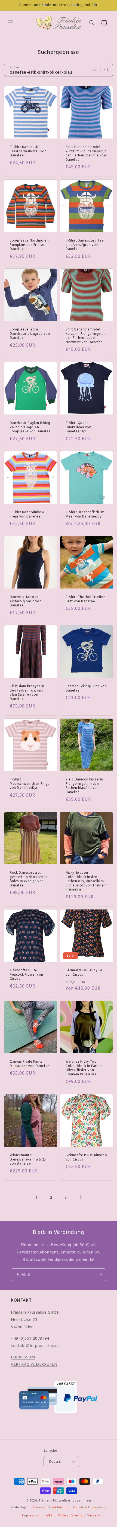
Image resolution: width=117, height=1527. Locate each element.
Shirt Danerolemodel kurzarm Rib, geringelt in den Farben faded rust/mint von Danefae (86, 335)
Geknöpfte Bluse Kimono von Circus (86, 1157)
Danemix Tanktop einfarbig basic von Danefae (25, 601)
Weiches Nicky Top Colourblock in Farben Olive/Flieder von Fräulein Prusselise (84, 1067)
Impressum (31, 1515)
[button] (11, 23)
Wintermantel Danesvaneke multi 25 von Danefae (28, 1159)
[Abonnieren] (100, 1274)
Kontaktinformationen (91, 1507)
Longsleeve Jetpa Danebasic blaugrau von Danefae (30, 333)
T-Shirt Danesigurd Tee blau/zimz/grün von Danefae (85, 244)
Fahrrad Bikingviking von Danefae (86, 688)
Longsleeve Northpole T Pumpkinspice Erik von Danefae (30, 244)
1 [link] (36, 1197)
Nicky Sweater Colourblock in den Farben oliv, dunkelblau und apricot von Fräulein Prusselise (86, 881)
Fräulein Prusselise (54, 1500)
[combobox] (58, 70)
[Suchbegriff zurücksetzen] (95, 70)
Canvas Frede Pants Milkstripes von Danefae (30, 1063)
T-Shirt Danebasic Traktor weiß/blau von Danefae (28, 151)
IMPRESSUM (23, 1356)
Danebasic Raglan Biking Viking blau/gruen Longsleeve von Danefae (30, 427)
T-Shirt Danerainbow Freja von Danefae (27, 514)
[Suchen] (107, 70)
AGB (49, 1515)
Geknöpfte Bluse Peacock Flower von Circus (26, 974)
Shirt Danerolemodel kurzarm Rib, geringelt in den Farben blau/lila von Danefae (86, 153)
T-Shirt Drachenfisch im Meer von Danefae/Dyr (85, 514)
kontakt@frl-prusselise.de (35, 1345)
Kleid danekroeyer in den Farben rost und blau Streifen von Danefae (27, 692)
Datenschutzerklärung (49, 1507)
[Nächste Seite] (81, 1197)
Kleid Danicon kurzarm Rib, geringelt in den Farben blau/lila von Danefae (84, 785)
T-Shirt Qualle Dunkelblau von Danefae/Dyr (78, 427)
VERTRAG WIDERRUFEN (34, 1364)
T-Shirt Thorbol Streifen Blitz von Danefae (85, 599)
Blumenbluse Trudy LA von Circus (84, 972)
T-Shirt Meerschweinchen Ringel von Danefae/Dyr (30, 783)
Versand (93, 1515)
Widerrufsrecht (70, 1515)
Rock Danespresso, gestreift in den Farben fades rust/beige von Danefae (29, 878)
